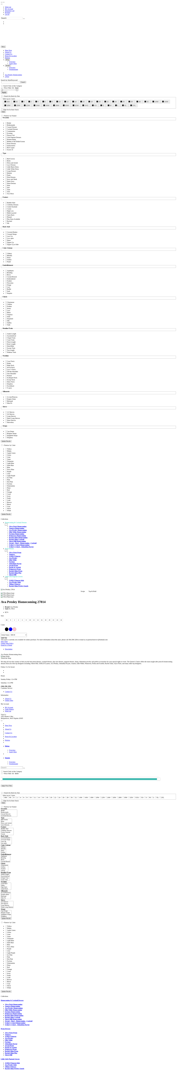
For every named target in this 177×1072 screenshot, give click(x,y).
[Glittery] (3, 847)
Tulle (8, 325)
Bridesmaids (11, 125)
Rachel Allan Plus (15, 573)
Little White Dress (13, 169)
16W (166, 102)
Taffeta (9, 323)
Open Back (10, 215)
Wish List (8, 7)
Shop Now (8, 725)
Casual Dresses (12, 127)
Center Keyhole (12, 207)
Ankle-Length (11, 334)
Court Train (10, 340)
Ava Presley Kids (15, 582)
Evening (9, 133)
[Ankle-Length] (5, 874)
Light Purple (11, 476)
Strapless (10, 384)
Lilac (8, 473)
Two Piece (10, 194)
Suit (8, 187)
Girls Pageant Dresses (14, 137)
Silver (9, 508)
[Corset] (7, 834)
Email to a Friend (6, 645)
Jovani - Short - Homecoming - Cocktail (22, 543)
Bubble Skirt (11, 203)
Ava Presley (13, 558)
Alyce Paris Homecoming (17, 526)
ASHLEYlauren (14, 556)
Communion (11, 131)
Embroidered (11, 279)
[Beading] (5, 858)
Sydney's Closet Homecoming (19, 545)
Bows (9, 275)
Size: (2, 616)
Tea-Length (10, 350)
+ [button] (6, 550)
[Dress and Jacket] (6, 823)
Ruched (9, 221)
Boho (9, 161)
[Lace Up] (6, 841)
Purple (9, 471)
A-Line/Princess (12, 397)
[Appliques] (5, 856)
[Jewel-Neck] (6, 889)
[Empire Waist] (6, 894)
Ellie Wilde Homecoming (17, 532)
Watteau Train (11, 352)
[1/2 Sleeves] (7, 902)
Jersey (9, 308)
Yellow (9, 449)
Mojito (9, 451)
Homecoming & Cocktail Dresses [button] (12, 1000)
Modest (9, 173)
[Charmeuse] (4, 865)
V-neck (9, 388)
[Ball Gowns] (6, 820)
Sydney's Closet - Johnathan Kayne (21, 547)
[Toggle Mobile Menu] (1, 720)
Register (7, 12)
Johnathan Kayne (15, 563)
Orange (9, 492)
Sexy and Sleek (12, 179)
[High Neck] (6, 887)
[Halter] (6, 885)
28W (57, 105)
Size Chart (4, 641)
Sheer (9, 240)
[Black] (6, 629)
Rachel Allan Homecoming (18, 537)
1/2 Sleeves (10, 412)
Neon (9, 257)
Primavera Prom (15, 569)
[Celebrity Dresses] (7, 830)
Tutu (8, 191)
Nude (9, 498)
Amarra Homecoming (16, 528)
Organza (9, 314)
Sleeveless (10, 422)
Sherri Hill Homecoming (17, 541)
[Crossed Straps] (6, 840)
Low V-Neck (11, 369)
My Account (9, 9)
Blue (8, 467)
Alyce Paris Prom (15, 552)
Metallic (9, 255)
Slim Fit (9, 403)
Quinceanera (11, 145)
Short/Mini (10, 346)
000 (8, 102)
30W (67, 105)
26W (47, 105)
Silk (8, 321)
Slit (8, 223)
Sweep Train (11, 348)
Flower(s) (10, 283)
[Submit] (24, 18)
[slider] (158, 779)
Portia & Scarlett (15, 567)
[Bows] (5, 860)
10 (59, 102)
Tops (8, 189)
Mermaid (10, 401)
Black (9, 504)
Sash (8, 291)
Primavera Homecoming (17, 536)
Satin (8, 317)
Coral (9, 494)
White (9, 510)
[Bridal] (9, 810)
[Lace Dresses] (6, 825)
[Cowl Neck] (6, 884)
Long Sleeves (11, 416)
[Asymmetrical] (5, 876)
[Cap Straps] (6, 911)
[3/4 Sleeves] (7, 904)
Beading (9, 273)
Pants (8, 175)
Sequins (9, 293)
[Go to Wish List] (4, 2)
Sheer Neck (11, 382)
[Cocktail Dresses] (9, 816)
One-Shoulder (11, 373)
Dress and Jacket (12, 163)
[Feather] (4, 869)
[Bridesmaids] (9, 812)
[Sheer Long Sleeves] (7, 907)
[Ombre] (3, 852)
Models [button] (7, 758)
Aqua (9, 459)
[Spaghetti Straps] (6, 914)
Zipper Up (10, 242)
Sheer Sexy (10, 181)
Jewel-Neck (11, 367)
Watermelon (11, 486)
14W (156, 102)
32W (77, 105)
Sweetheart (10, 386)
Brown (9, 502)
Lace (8, 287)
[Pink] (14, 629)
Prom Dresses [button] (5, 1029)
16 (83, 102)
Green (9, 455)
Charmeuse (10, 302)
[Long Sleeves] (7, 905)
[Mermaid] (6, 896)
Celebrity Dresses (12, 205)
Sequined (10, 319)
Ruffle (9, 289)
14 (75, 102)
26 (124, 102)
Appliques (10, 271)
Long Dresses (11, 171)
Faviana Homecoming (16, 534)
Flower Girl (11, 135)
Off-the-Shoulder (12, 371)
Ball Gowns (11, 159)
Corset (9, 209)
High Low (10, 211)
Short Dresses (11, 183)
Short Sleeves (11, 420)
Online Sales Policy (7, 643)
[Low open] (6, 843)
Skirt (8, 185)
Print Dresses (11, 177)
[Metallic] (3, 849)
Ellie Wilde (13, 560)
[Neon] (3, 851)
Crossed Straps (12, 234)
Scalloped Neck (12, 378)
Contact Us (8, 691)
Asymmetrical (11, 336)
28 (132, 102)
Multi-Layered (11, 213)
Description (8, 649)
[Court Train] (5, 880)
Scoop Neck (11, 380)
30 (140, 102)
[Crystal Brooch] (5, 861)
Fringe (9, 285)
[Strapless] (6, 916)
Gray (8, 506)
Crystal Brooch (12, 277)
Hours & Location (11, 736)
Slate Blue (10, 465)
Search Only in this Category (12, 86)
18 (92, 102)
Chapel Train (11, 338)
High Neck (10, 365)
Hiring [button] (7, 746)
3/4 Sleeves (10, 414)
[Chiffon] (4, 867)
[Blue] (10, 629)
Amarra (12, 554)
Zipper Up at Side (13, 244)
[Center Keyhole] (7, 832)
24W (38, 105)
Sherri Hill (12, 575)
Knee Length (11, 344)
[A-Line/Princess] (6, 893)
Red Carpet (10, 148)
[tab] (90, 535)
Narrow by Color (9, 445)
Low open (10, 238)
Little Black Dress (13, 167)
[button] (8, 50)
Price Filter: (8, 88)
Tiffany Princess (14, 584)
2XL (134, 105)
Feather (9, 281)
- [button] (6, 524)
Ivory (9, 496)
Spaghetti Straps (12, 435)
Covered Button (12, 232)
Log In (7, 14)
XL (125, 105)
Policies (7, 740)
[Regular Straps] (6, 913)
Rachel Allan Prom (15, 571)
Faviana (12, 562)
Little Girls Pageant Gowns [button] (10, 1059)
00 (17, 102)
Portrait (9, 376)
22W (28, 105)
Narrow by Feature (10, 116)
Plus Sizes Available (13, 219)
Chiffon (9, 304)
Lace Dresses (11, 165)
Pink (8, 480)
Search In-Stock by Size (12, 96)
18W (8, 105)
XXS (86, 105)
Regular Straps (11, 433)
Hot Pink (10, 482)
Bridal (9, 123)
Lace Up (10, 236)
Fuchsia (9, 484)
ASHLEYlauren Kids (16, 580)
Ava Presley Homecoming (18, 530)
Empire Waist (11, 399)
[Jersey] (4, 871)
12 (67, 102)
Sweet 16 (10, 150)
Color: (3, 625)
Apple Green (11, 453)
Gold (8, 500)
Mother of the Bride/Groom (16, 141)
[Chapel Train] (5, 878)
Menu (3, 47)
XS (95, 105)
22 (108, 102)
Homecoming (11, 139)
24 (116, 102)
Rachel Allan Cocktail (16, 539)
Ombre (9, 260)
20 (100, 102)
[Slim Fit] (6, 898)
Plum (8, 488)
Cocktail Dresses (12, 129)
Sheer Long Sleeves (13, 418)
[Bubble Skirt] (7, 829)
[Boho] (6, 821)
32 (148, 102)
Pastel (9, 262)
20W (18, 105)
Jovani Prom (13, 565)
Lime (8, 457)
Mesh (9, 312)
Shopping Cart (9, 11)
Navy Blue (10, 469)
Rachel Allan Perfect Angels (18, 586)
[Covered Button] (6, 838)
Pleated (9, 217)
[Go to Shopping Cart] (1, 2)
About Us (8, 698)
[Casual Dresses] (9, 814)
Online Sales (9, 700)
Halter (9, 363)
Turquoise (10, 461)
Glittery (9, 253)
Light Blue (10, 463)
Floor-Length (11, 342)
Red (8, 490)
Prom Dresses (11, 143)
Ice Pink (9, 478)
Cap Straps (10, 431)
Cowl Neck (10, 361)
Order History (9, 709)
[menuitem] (90, 7)
